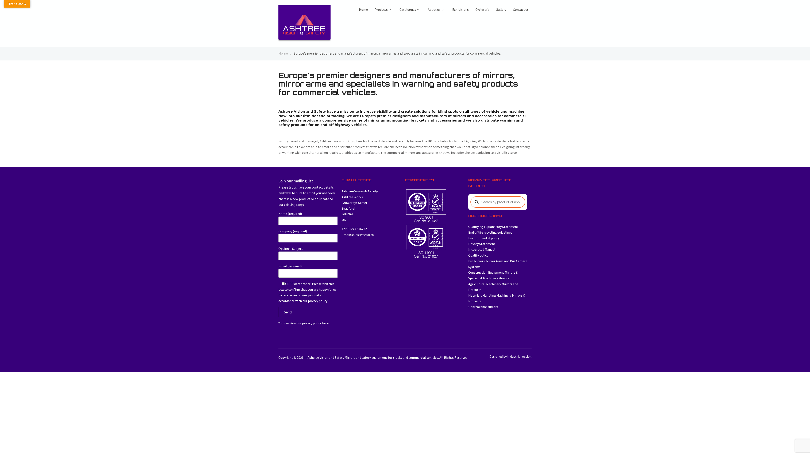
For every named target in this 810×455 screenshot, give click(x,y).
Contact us (521, 9)
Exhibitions (460, 9)
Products (381, 9)
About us (434, 9)
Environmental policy (484, 238)
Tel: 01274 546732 (354, 229)
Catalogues (408, 9)
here (325, 323)
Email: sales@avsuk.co (358, 235)
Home (363, 9)
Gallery (501, 9)
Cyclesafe (482, 9)
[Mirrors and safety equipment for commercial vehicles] (304, 24)
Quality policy (478, 255)
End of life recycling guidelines (490, 232)
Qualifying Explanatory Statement (493, 227)
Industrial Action (519, 356)
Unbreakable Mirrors (483, 307)
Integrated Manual (481, 249)
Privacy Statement (481, 244)
